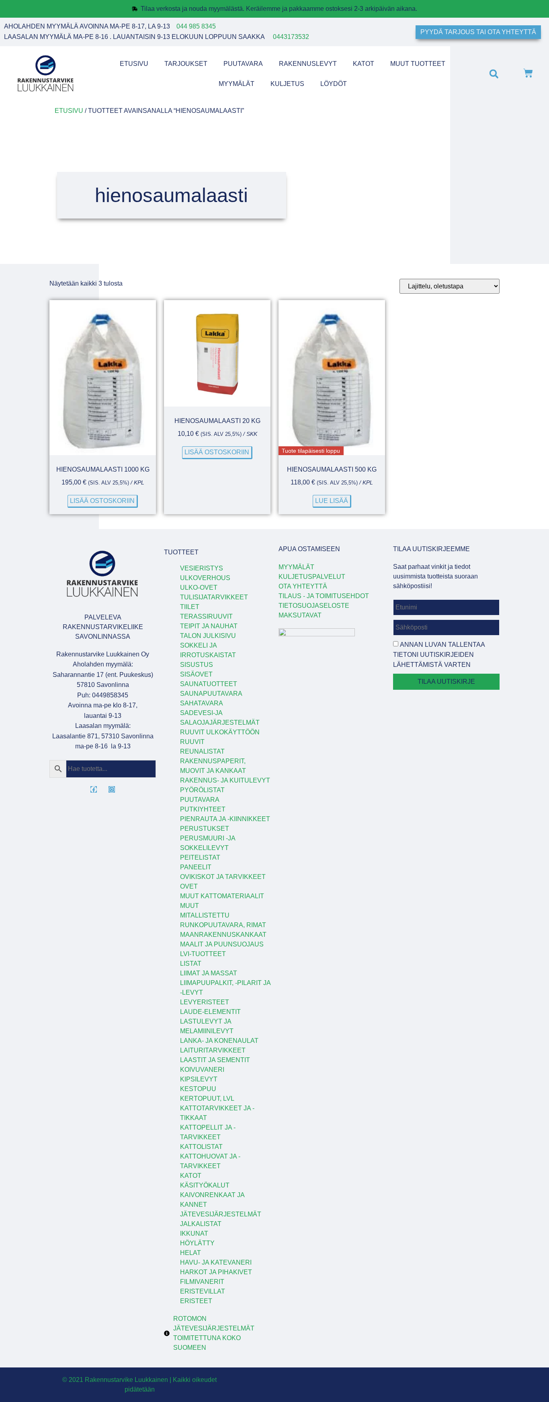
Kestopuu (198, 1088)
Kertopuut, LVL (207, 1098)
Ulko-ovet (198, 587)
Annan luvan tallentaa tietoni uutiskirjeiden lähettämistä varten (439, 654)
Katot (363, 63)
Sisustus (196, 664)
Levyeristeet (204, 1002)
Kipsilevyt (198, 1079)
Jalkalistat (200, 1223)
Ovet (189, 886)
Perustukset (204, 828)
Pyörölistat (202, 790)
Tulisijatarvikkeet (214, 597)
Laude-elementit (210, 1011)
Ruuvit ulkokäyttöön (220, 732)
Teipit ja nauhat (209, 626)
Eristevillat (202, 1291)
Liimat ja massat (208, 973)
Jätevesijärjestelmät (220, 1214)
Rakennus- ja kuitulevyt (225, 780)
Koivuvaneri (202, 1069)
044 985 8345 (196, 26)
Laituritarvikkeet (213, 1050)
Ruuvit (192, 741)
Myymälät (236, 83)
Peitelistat (200, 857)
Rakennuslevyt (308, 63)
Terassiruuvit (206, 616)
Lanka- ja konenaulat (219, 1040)
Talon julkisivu (208, 635)
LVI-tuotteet (203, 953)
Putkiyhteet (202, 809)
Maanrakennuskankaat (223, 934)
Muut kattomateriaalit (222, 896)
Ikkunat (194, 1233)
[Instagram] (112, 789)
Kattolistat (201, 1146)
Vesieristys (201, 568)
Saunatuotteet (208, 684)
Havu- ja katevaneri (216, 1262)
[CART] (528, 73)
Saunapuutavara (211, 693)
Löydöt (333, 83)
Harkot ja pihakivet (216, 1272)
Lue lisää (331, 500)
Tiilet (189, 606)
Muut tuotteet (417, 63)
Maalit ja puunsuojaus (222, 944)
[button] (494, 74)
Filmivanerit (202, 1281)
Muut (189, 905)
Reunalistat (202, 751)
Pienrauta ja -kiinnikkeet (225, 818)
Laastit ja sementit (215, 1060)
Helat (190, 1252)
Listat (190, 963)
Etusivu (134, 63)
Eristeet (196, 1301)
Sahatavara (201, 703)
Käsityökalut (204, 1185)
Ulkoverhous (205, 577)
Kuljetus (287, 83)
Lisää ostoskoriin (102, 500)
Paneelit (195, 867)
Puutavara (243, 63)
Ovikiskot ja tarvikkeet (223, 876)
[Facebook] (93, 789)
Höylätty (197, 1243)
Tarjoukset (185, 63)
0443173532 (291, 36)
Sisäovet (196, 674)
